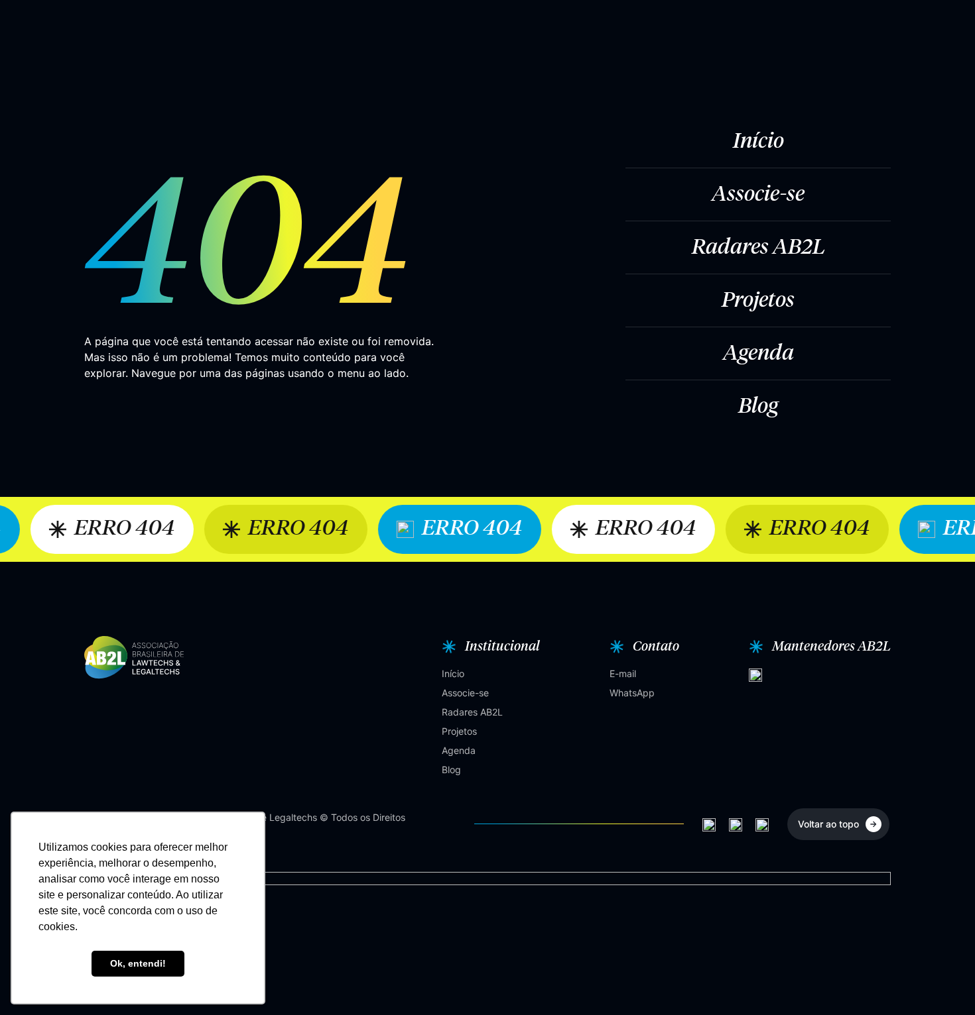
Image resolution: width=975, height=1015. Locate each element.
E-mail (623, 673)
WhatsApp (632, 692)
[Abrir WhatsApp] (942, 981)
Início (758, 141)
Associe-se (758, 194)
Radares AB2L (758, 247)
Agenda (758, 353)
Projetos (758, 300)
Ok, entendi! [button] (138, 963)
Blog (758, 406)
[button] (489, 646)
